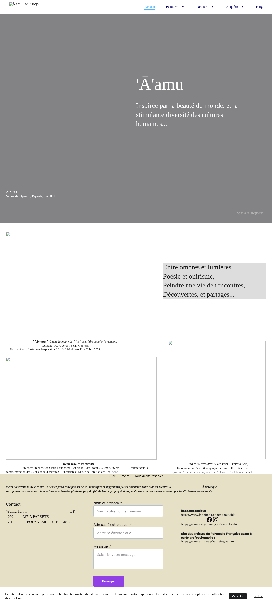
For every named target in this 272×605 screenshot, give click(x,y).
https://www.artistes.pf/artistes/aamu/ (207, 541)
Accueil (149, 7)
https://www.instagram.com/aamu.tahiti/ (209, 524)
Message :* (102, 546)
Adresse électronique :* (112, 524)
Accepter (237, 596)
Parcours (202, 7)
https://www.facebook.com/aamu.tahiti (208, 514)
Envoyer (109, 581)
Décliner (259, 596)
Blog (259, 7)
